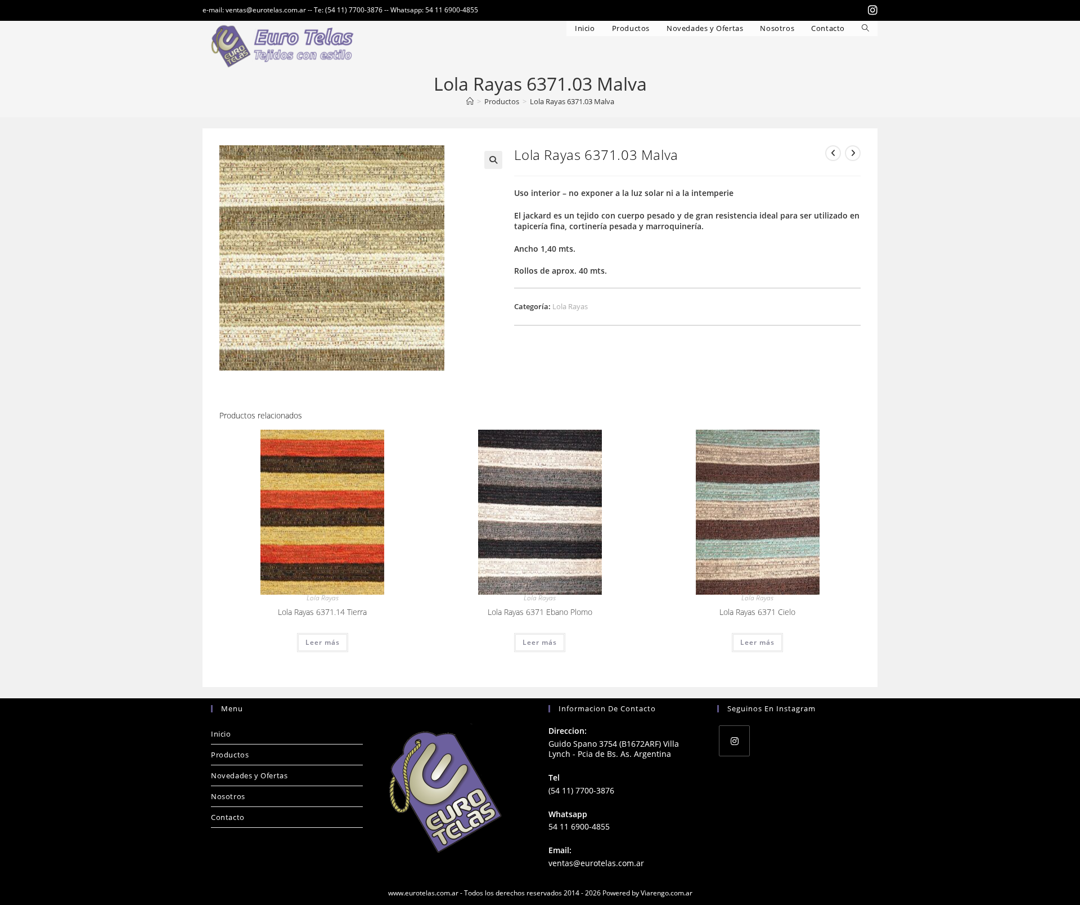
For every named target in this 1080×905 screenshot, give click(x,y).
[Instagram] (734, 740)
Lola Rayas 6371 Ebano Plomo (540, 612)
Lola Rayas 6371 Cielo (757, 612)
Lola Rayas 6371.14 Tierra (322, 612)
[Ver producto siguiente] (853, 153)
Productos (230, 755)
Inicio (221, 734)
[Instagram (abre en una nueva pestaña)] (871, 10)
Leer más (322, 642)
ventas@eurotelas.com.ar (596, 863)
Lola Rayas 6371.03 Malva (572, 101)
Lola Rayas (570, 306)
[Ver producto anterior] (833, 153)
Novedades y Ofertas (249, 775)
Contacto (228, 817)
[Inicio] (470, 101)
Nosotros (228, 796)
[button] (493, 160)
